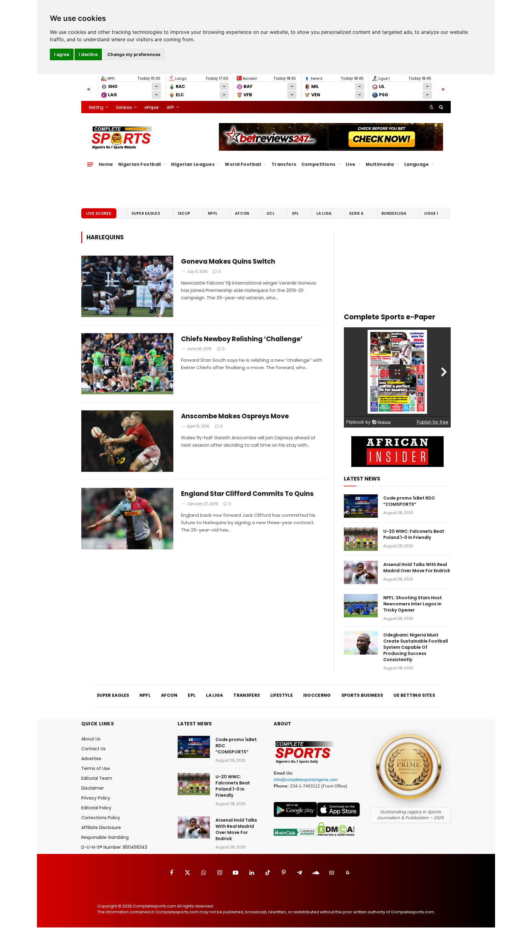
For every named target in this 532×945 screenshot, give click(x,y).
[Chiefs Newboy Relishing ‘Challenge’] (127, 364)
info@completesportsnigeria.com (306, 779)
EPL (295, 213)
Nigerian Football (139, 164)
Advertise (91, 759)
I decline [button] (88, 54)
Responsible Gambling (105, 837)
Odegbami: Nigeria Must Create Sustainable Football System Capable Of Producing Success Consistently (415, 647)
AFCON (242, 213)
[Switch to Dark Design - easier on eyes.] (431, 107)
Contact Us (93, 749)
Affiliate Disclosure (101, 827)
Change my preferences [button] (134, 54)
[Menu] (90, 164)
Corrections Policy (100, 818)
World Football (243, 164)
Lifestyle (281, 695)
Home (106, 164)
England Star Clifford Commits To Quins (247, 493)
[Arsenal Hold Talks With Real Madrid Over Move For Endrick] (361, 572)
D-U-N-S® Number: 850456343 (114, 847)
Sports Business (362, 695)
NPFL (212, 213)
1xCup (184, 213)
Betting (96, 107)
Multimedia (380, 164)
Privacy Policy (95, 798)
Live (351, 164)
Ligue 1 (431, 213)
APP (170, 107)
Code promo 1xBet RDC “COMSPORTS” (409, 501)
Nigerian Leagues (193, 164)
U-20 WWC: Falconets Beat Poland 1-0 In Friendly (413, 534)
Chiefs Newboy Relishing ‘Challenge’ (242, 339)
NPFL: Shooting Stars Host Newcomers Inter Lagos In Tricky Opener (412, 604)
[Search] (440, 107)
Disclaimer (92, 788)
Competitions (318, 164)
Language (416, 164)
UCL (270, 213)
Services (123, 107)
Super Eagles (145, 213)
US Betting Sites (414, 695)
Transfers (284, 164)
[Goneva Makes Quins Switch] (127, 286)
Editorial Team (96, 778)
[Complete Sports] (122, 137)
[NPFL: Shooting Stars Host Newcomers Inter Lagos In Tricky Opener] (361, 605)
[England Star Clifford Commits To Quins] (127, 518)
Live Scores (98, 213)
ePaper (151, 107)
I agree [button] (61, 54)
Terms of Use (95, 768)
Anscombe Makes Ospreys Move (235, 416)
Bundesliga (394, 213)
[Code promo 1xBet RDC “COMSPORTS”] (361, 506)
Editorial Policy (96, 808)
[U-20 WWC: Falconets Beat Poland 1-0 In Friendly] (361, 539)
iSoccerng (317, 695)
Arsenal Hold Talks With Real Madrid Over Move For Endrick (416, 567)
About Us (90, 739)
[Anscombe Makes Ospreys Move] (127, 441)
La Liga (324, 213)
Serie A (356, 213)
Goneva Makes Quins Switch (228, 261)
